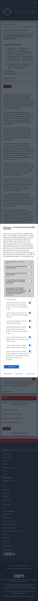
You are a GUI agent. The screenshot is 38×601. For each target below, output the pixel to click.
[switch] (30, 267)
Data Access (19, 373)
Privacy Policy (30, 373)
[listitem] (19, 262)
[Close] (34, 227)
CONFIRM (11, 366)
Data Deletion (8, 373)
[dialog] (19, 300)
